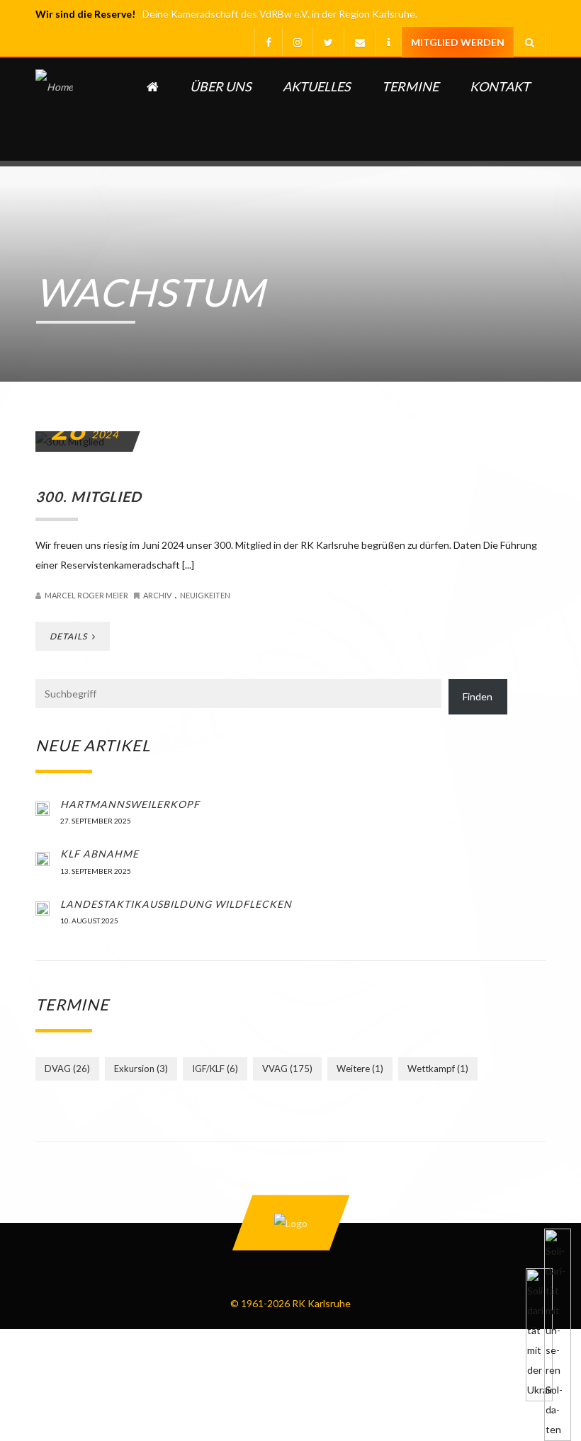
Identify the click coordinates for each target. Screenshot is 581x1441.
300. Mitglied (88, 496)
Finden (477, 696)
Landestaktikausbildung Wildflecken (176, 904)
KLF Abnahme (99, 854)
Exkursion (141, 1068)
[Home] (54, 109)
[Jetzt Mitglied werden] (457, 42)
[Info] (388, 42)
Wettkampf (437, 1068)
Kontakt (500, 86)
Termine (410, 86)
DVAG (67, 1068)
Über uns (221, 86)
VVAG (287, 1068)
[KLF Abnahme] (42, 857)
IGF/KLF (215, 1068)
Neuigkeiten (205, 595)
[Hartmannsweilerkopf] (42, 808)
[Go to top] (290, 1223)
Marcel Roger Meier (86, 595)
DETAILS (69, 636)
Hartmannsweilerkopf (130, 804)
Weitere (360, 1068)
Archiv (157, 595)
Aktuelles (317, 86)
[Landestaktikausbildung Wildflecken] (42, 908)
